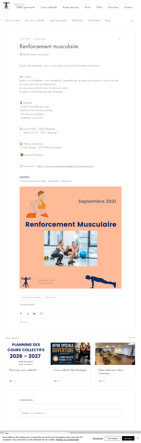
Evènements (94, 20)
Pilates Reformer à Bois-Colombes (111, 371)
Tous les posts (13, 20)
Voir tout (132, 337)
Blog (108, 20)
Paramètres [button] (98, 438)
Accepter (128, 438)
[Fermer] (137, 438)
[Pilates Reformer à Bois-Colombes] (115, 354)
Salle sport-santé (58, 20)
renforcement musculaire (30, 297)
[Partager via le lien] (41, 313)
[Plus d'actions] (119, 38)
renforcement (50, 297)
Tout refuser (112, 438)
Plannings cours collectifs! (23, 370)
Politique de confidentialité (67, 439)
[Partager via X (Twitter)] (27, 313)
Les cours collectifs (34, 20)
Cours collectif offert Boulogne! (70, 370)
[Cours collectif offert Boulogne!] (70, 354)
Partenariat (77, 20)
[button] (131, 20)
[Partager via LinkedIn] (34, 313)
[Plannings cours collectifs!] (26, 354)
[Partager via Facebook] (21, 313)
